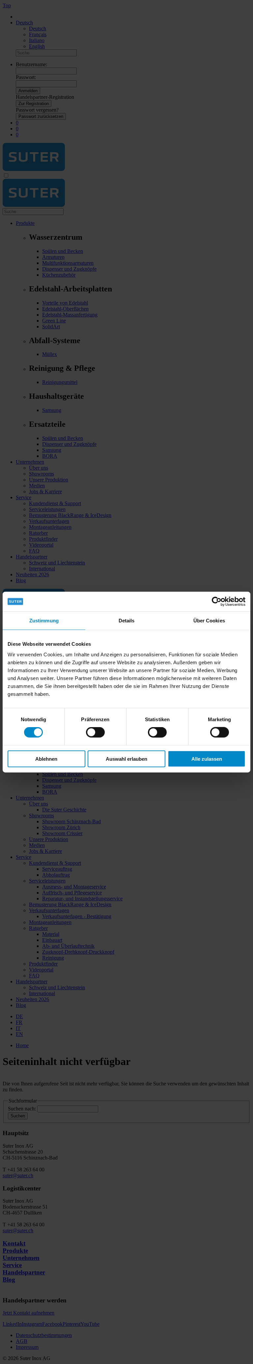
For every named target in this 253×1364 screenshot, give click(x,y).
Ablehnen (46, 758)
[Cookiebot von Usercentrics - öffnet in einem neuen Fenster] (216, 602)
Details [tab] (127, 620)
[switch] (95, 732)
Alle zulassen (206, 758)
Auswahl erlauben (126, 758)
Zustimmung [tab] (44, 620)
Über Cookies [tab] (209, 620)
